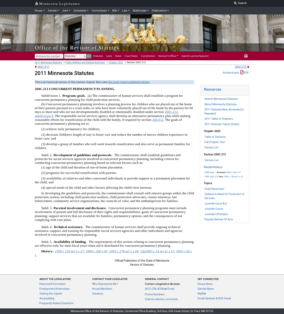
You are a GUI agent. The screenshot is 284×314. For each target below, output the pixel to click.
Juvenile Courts (213, 208)
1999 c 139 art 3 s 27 (233, 176)
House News (205, 283)
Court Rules (131, 55)
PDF (246, 72)
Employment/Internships (54, 288)
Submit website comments (161, 299)
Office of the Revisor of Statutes (77, 47)
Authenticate (231, 72)
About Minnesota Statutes (220, 104)
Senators (97, 293)
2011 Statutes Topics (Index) (221, 124)
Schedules (80, 10)
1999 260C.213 (211, 176)
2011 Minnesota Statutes (48, 62)
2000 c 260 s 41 (233, 172)
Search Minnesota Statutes (221, 98)
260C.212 (43, 66)
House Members (102, 288)
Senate (52, 10)
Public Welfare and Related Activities (85, 62)
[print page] (246, 56)
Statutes (98, 55)
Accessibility (46, 298)
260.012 (157, 120)
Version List (211, 147)
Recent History (213, 167)
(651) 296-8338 (154, 288)
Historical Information (52, 283)
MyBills (202, 293)
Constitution (148, 55)
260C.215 (241, 66)
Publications (159, 10)
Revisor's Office (167, 55)
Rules (118, 55)
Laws (109, 55)
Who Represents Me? (105, 283)
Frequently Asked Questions (56, 303)
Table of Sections (215, 136)
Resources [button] (212, 89)
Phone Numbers (155, 294)
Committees (99, 10)
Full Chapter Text (214, 142)
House (39, 10)
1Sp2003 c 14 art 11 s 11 (157, 251)
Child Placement (214, 188)
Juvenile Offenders (216, 214)
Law (124, 10)
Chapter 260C (116, 62)
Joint (65, 10)
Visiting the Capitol (50, 293)
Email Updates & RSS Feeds (214, 298)
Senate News (206, 288)
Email (171, 288)
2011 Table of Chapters (218, 118)
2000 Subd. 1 (210, 172)
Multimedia (139, 10)
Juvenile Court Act (215, 203)
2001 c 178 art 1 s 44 (123, 251)
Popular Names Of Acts (218, 219)
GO (89, 56)
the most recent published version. (129, 82)
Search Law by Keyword (194, 55)
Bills (114, 10)
